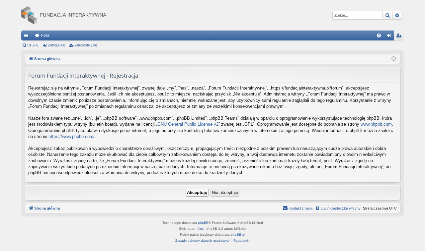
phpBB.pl (238, 234)
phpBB (203, 222)
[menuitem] (379, 35)
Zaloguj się (56, 45)
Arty (201, 228)
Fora (45, 35)
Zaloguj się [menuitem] (390, 36)
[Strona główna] (63, 15)
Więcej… (27, 36)
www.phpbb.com (376, 124)
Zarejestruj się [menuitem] (400, 36)
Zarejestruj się (86, 45)
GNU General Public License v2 (187, 124)
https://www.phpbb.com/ (71, 136)
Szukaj (32, 45)
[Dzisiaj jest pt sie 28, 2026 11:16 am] (393, 59)
